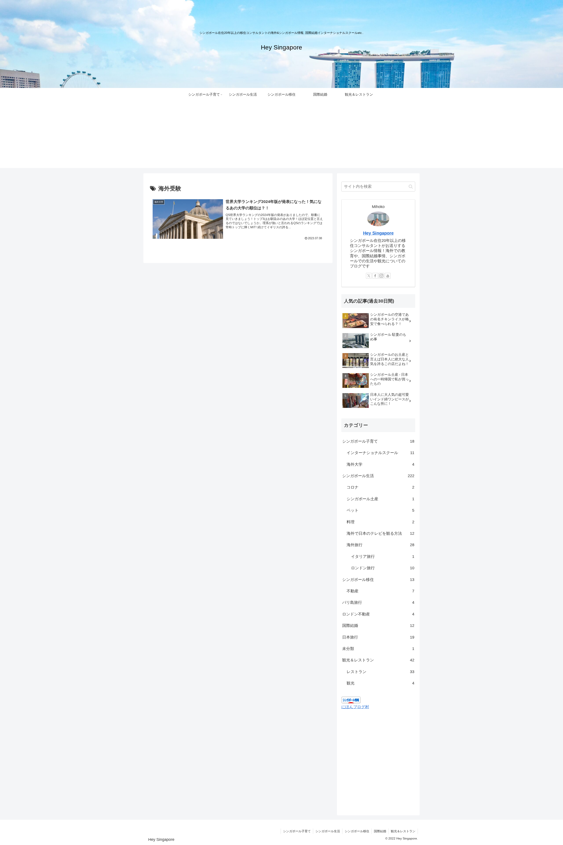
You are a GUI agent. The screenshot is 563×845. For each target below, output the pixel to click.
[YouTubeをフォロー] (388, 276)
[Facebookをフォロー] (375, 276)
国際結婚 (380, 831)
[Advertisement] (281, 137)
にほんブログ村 (355, 707)
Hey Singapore (378, 233)
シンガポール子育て (297, 831)
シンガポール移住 (357, 831)
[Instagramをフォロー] (381, 276)
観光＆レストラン (403, 831)
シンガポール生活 (327, 831)
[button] (411, 186)
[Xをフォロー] (369, 276)
